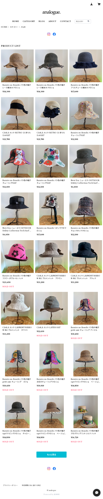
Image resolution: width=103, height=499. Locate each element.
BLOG (42, 21)
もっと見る (51, 454)
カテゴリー (14, 27)
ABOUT (52, 21)
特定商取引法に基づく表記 (31, 485)
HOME (15, 21)
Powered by (49, 494)
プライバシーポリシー (10, 485)
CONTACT (65, 21)
